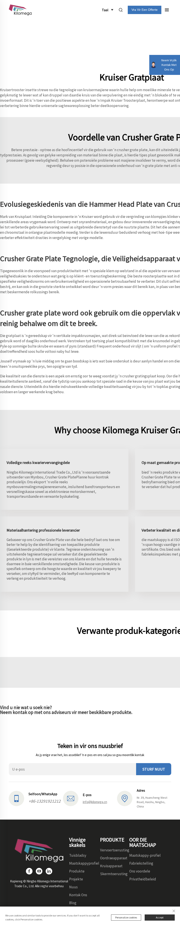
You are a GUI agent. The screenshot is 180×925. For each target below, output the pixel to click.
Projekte (76, 879)
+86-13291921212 (45, 801)
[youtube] (39, 871)
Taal (105, 10)
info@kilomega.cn (95, 802)
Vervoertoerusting (114, 850)
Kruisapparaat (111, 865)
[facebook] (29, 871)
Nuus (73, 887)
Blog (72, 902)
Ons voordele (139, 871)
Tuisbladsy (77, 855)
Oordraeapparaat (113, 858)
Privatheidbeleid (142, 879)
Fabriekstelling (141, 863)
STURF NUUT (153, 769)
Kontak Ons (78, 894)
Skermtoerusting (114, 873)
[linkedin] (49, 871)
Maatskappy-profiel (145, 855)
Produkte (77, 871)
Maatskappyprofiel (84, 863)
